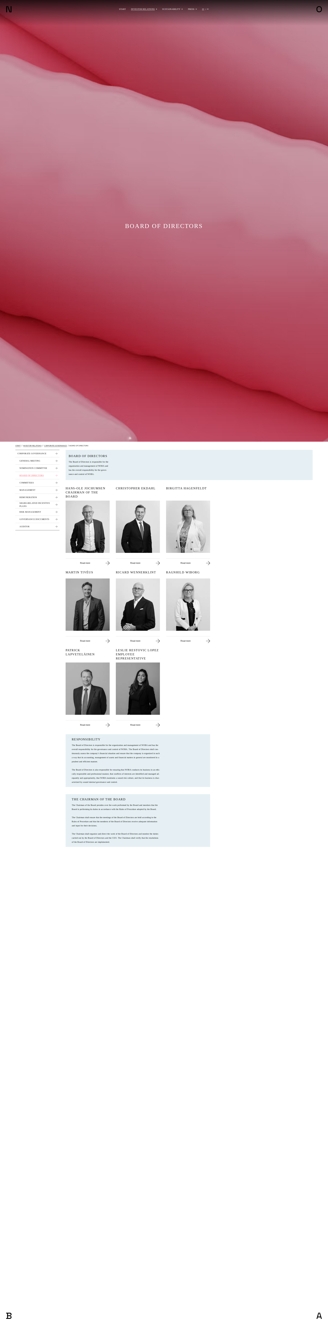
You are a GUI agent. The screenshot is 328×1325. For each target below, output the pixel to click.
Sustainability (171, 9)
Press (191, 9)
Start (122, 9)
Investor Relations (143, 9)
